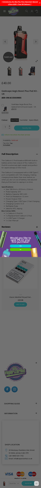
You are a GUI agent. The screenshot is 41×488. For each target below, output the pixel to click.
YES (20, 246)
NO (20, 249)
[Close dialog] (40, 232)
